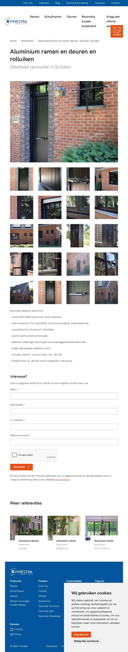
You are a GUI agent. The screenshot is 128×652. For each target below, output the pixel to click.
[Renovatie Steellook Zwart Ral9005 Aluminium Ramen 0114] (50, 264)
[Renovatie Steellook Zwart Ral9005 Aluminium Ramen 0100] (78, 207)
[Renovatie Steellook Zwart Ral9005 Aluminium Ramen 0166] (106, 292)
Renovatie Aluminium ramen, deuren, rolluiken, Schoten (68, 40)
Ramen (34, 17)
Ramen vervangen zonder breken (20, 603)
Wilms (17, 634)
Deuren (72, 17)
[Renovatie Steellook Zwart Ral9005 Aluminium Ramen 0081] (106, 264)
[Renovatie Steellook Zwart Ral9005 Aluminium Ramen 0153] (106, 179)
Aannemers (44, 601)
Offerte (117, 35)
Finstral (18, 629)
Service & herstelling (77, 3)
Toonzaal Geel (46, 611)
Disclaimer (51, 646)
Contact (115, 3)
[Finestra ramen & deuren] (16, 21)
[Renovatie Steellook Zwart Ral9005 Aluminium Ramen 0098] (106, 207)
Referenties (27, 40)
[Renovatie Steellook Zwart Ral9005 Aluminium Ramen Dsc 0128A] (78, 236)
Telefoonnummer (19, 435)
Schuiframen (53, 17)
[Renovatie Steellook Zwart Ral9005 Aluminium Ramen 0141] (78, 179)
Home (13, 40)
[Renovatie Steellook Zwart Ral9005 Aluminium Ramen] (50, 292)
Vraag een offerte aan (113, 21)
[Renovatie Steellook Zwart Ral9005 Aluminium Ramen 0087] (21, 207)
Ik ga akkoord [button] (81, 634)
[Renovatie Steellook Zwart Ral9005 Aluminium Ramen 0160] (78, 264)
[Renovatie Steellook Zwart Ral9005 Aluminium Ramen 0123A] (106, 236)
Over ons (28, 3)
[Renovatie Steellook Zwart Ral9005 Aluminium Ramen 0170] (50, 236)
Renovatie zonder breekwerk (89, 21)
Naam (14, 389)
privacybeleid (62, 479)
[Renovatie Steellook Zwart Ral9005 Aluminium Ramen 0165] (21, 292)
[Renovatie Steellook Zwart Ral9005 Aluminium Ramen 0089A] (50, 207)
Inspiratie (44, 3)
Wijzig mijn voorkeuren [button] (86, 641)
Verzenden (19, 467)
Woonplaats (17, 404)
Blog (57, 3)
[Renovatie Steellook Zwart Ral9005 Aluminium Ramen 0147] (21, 179)
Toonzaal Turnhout (48, 606)
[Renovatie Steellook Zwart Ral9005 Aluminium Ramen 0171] (21, 236)
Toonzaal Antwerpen (49, 616)
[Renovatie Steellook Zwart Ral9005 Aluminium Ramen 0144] (50, 179)
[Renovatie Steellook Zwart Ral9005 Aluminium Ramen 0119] (21, 264)
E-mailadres (17, 420)
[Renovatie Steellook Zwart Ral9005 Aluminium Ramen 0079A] (78, 292)
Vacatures (99, 3)
